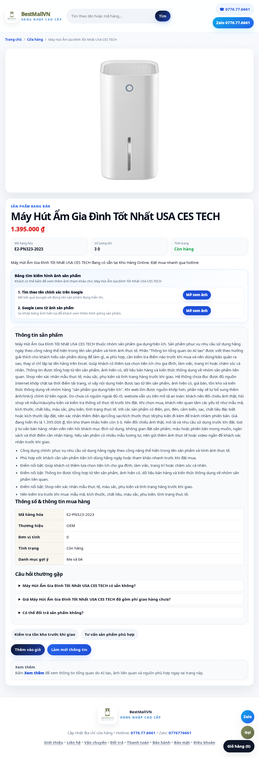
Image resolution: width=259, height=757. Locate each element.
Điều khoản (204, 742)
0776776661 (180, 732)
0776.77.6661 (143, 732)
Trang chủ (13, 39)
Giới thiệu (53, 742)
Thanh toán (138, 742)
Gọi (248, 732)
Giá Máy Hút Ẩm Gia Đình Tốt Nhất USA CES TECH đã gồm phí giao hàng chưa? (96, 599)
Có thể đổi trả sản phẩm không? (53, 612)
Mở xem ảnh (197, 294)
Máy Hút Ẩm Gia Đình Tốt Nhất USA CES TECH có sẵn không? (79, 585)
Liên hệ (74, 742)
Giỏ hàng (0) (238, 746)
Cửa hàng (35, 39)
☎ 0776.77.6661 (235, 9)
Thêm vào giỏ (28, 649)
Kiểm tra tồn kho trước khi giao (44, 634)
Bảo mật (182, 742)
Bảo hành (161, 742)
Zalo (248, 716)
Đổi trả (116, 742)
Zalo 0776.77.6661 (233, 22)
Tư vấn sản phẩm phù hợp (110, 634)
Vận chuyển (95, 742)
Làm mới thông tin (69, 649)
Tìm (162, 15)
